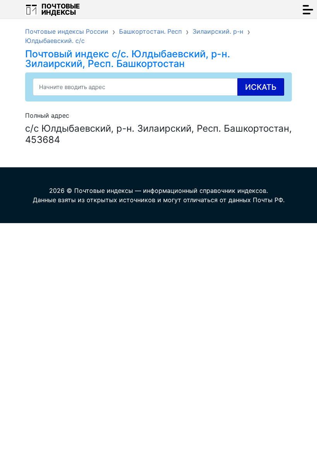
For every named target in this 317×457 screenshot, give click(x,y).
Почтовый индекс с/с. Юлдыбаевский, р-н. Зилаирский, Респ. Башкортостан (127, 58)
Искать (260, 87)
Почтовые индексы (60, 9)
